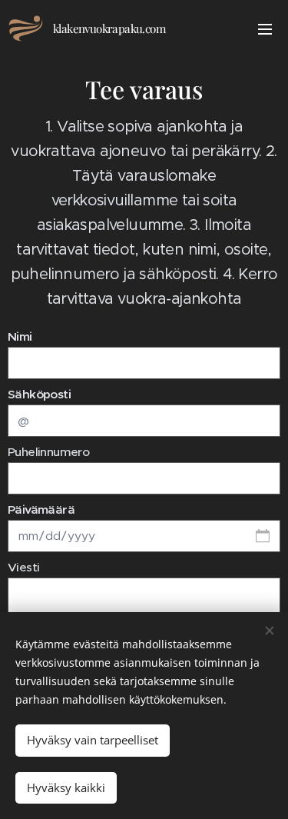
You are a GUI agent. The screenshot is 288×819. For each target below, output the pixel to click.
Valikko (265, 28)
